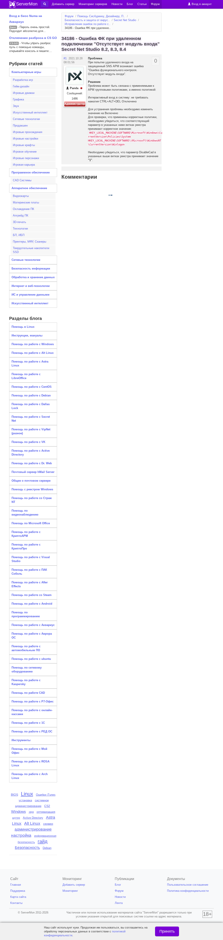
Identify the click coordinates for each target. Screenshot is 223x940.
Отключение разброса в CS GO (33, 38)
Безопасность (27, 847)
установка (25, 800)
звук (31, 812)
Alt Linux (32, 823)
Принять (167, 931)
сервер (48, 823)
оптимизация (46, 812)
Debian (47, 848)
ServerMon (26, 4)
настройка (21, 835)
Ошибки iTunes (46, 794)
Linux (27, 794)
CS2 (47, 806)
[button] (45, 4)
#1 (65, 58)
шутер (16, 817)
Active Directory (33, 817)
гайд (42, 841)
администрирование (33, 829)
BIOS (14, 794)
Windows (18, 811)
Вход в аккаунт (201, 4)
